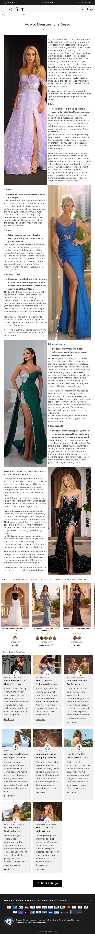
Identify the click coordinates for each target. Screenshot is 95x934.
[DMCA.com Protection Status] (61, 912)
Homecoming (20, 579)
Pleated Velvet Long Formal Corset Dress (15, 629)
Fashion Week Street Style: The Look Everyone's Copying (15, 682)
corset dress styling (74, 751)
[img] (77, 633)
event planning (41, 751)
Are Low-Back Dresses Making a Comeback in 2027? (16, 755)
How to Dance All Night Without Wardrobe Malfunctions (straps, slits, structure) (47, 829)
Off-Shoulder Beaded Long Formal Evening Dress (46, 629)
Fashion (11, 15)
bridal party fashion (43, 677)
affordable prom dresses (76, 677)
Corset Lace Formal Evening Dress (77, 629)
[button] (15, 633)
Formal (6, 579)
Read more (9, 719)
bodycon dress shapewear (14, 824)
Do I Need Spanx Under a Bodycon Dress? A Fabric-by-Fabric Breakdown (14, 829)
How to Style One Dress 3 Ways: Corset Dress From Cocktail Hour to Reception (78, 755)
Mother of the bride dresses (71, 579)
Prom (34, 579)
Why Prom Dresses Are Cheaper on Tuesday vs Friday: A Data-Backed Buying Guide (77, 682)
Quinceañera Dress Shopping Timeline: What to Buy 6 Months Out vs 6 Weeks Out (47, 755)
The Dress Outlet (15, 642)
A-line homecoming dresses (46, 824)
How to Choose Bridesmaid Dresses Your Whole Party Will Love (47, 682)
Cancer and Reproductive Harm (35, 922)
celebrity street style (12, 677)
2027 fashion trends (11, 751)
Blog (3, 15)
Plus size (46, 579)
